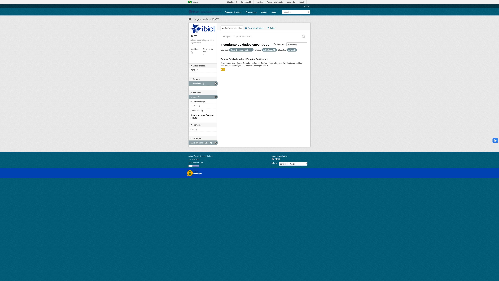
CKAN (276, 159)
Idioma (275, 163)
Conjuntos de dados (233, 12)
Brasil (195, 2)
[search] (303, 36)
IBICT (215, 19)
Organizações (251, 12)
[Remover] (251, 50)
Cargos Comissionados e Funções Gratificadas (244, 59)
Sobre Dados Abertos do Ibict (200, 156)
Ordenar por (279, 44)
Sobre (273, 12)
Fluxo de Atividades (255, 28)
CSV (223, 69)
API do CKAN (193, 159)
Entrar (306, 6)
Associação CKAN (195, 162)
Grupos (264, 12)
